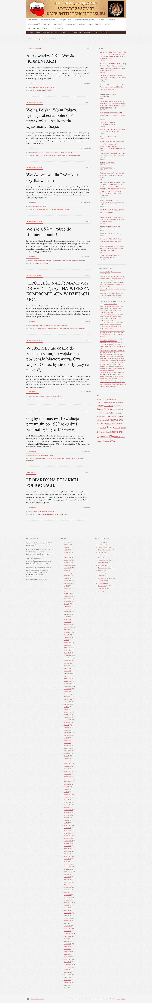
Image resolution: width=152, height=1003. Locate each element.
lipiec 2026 (66, 544)
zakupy (66, 514)
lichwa (104, 420)
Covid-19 (108, 405)
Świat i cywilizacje (66, 152)
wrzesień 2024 (67, 598)
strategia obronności (58, 209)
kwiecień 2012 (67, 980)
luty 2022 (66, 676)
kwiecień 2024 (67, 611)
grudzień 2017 (67, 804)
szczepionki (116, 431)
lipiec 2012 (66, 972)
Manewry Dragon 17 (53, 328)
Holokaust (119, 409)
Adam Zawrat (31, 472)
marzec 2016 (67, 859)
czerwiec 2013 (67, 944)
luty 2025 (66, 585)
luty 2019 (66, 768)
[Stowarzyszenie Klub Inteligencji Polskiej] (76, 17)
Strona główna (34, 32)
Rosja (110, 427)
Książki (87, 32)
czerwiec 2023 (67, 637)
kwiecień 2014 (67, 918)
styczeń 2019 (67, 771)
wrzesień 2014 (67, 905)
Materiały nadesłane (33, 411)
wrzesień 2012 (67, 967)
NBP (98, 423)
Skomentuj (87, 83)
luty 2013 (66, 954)
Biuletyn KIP (101, 544)
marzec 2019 (67, 766)
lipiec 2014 (66, 910)
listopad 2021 (67, 683)
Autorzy (63, 32)
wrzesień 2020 (67, 719)
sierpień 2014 (67, 907)
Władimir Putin (101, 441)
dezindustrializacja (42, 458)
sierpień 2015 (67, 877)
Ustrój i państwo (51, 87)
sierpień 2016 (67, 846)
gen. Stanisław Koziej (45, 209)
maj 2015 (66, 884)
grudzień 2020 (67, 712)
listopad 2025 (67, 562)
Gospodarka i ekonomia (40, 455)
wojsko (50, 90)
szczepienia (105, 432)
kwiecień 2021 (67, 701)
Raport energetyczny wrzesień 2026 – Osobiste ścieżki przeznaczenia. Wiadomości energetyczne (113, 77)
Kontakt (104, 32)
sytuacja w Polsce (63, 155)
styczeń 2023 (67, 647)
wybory (122, 437)
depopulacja (116, 406)
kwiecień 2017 (67, 825)
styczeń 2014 (67, 925)
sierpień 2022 (67, 660)
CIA (102, 406)
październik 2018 (68, 779)
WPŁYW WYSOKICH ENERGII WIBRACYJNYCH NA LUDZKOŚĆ (111, 334)
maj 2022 (66, 668)
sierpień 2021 (67, 691)
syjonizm (122, 428)
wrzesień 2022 (67, 658)
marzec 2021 (67, 704)
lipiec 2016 (66, 848)
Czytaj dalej (32, 83)
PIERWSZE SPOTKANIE (107, 168)
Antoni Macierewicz (41, 328)
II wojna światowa (101, 413)
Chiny (99, 406)
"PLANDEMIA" (101, 399)
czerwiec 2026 (67, 547)
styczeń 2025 (67, 588)
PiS (98, 428)
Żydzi (113, 440)
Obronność (36, 87)
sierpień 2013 (67, 938)
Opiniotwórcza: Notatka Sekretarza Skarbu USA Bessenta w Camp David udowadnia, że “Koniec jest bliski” (112, 155)
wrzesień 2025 (67, 567)
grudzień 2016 (67, 835)
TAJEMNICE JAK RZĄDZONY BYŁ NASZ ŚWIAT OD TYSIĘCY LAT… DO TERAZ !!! (112, 115)
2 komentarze (86, 202)
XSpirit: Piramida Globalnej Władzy (110, 234)
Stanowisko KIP (75, 32)
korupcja (38, 90)
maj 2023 (66, 640)
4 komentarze (86, 148)
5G (107, 399)
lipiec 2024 (66, 604)
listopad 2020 (67, 714)
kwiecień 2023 (67, 642)
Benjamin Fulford (103, 402)
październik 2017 (68, 810)
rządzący (54, 155)
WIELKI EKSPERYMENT (108, 137)
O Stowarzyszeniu (50, 32)
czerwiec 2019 (67, 758)
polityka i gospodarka (54, 458)
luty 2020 (66, 737)
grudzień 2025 (67, 560)
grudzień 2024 (67, 591)
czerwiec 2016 (67, 851)
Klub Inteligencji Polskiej (34, 48)
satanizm (116, 428)
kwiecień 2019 (67, 763)
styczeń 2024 (67, 619)
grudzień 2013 (67, 928)
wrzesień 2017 (67, 812)
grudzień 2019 (67, 743)
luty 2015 (66, 892)
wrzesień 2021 (67, 689)
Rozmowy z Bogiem (105, 288)
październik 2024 (68, 596)
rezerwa (72, 328)
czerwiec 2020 (67, 727)
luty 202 (66, 987)
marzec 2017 (67, 828)
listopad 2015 (67, 869)
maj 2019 (66, 761)
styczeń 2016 (67, 864)
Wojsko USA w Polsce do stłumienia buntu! (48, 231)
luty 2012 (66, 985)
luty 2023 (66, 645)
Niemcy (103, 423)
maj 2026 (66, 549)
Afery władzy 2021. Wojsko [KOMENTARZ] (50, 58)
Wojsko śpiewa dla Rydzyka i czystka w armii (52, 177)
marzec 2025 (67, 583)
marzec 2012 (67, 982)
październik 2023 (68, 627)
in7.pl (118, 998)
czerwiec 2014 (67, 913)
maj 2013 (66, 946)
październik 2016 (68, 840)
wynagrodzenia (30, 460)
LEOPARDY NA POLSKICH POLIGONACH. (52, 482)
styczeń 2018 (67, 802)
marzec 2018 (67, 797)
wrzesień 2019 (67, 750)
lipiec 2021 (66, 694)
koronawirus (112, 416)
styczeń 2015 (67, 895)
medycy (38, 155)
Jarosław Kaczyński (117, 413)
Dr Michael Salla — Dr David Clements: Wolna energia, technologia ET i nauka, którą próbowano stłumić (112, 87)
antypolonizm (112, 399)
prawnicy (48, 155)
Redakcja (43, 87)
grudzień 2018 (67, 774)
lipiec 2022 (66, 663)
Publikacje (100, 573)
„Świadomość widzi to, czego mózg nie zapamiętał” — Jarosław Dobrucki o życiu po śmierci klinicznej (112, 219)
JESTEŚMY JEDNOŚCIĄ (107, 163)
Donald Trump (103, 409)
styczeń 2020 (67, 740)
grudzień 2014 (67, 897)
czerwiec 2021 (67, 696)
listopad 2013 (67, 931)
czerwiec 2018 (67, 789)
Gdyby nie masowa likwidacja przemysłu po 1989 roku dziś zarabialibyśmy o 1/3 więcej (52, 423)
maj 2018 (66, 792)
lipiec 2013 (66, 941)
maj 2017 (66, 822)
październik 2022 (68, 655)
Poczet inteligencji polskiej (104, 567)
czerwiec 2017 (67, 820)
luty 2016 (66, 861)
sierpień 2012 (67, 969)
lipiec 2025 (66, 573)
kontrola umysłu (101, 416)
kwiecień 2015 (67, 887)
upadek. (57, 514)
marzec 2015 (67, 889)
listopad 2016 (67, 838)
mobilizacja (63, 328)
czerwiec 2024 (67, 606)
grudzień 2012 (67, 959)
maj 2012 (66, 977)
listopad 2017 (67, 807)
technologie (75, 458)
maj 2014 (66, 915)
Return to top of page (37, 998)
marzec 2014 (67, 920)
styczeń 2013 (67, 956)
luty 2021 (66, 707)
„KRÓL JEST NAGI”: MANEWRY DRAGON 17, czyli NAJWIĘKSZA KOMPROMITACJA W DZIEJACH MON (57, 291)
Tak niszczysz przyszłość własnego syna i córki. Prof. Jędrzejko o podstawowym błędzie (112, 175)
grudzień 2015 (67, 866)
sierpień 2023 (67, 632)
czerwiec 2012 (67, 974)
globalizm (112, 409)
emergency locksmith (105, 362)
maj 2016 (66, 853)
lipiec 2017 (66, 817)
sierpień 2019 (67, 753)
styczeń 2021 (67, 709)
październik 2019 (68, 748)
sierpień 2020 (67, 722)
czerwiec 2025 (67, 575)
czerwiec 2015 (67, 882)
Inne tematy (101, 555)
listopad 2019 (67, 745)
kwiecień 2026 (67, 552)
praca (63, 458)
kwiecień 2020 (67, 732)
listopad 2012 (67, 962)
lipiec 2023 (66, 634)
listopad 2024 (67, 593)
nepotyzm (44, 90)
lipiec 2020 (66, 725)
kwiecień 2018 (67, 794)
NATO (37, 263)
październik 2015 (68, 871)
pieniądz (119, 423)
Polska (41, 263)
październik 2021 (68, 686)
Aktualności (37, 260)
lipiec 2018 (66, 786)
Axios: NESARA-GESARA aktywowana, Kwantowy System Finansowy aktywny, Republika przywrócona (112, 248)
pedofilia (114, 423)
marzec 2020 (67, 735)
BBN (37, 209)
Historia (35, 396)
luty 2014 (66, 923)
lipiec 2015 (66, 879)
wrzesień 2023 (67, 629)
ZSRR (108, 441)
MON (68, 328)
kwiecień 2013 (67, 949)
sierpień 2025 (67, 570)
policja (43, 155)
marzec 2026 (67, 555)
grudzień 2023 (67, 622)
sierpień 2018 (67, 784)
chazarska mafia (119, 402)
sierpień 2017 (67, 815)
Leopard (38, 514)
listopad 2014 (67, 900)
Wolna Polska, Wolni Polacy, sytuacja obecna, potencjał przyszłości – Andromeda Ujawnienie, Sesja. (51, 118)
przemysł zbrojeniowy (47, 514)
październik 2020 (68, 717)
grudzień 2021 (67, 681)
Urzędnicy (72, 155)
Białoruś (112, 402)
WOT (84, 328)
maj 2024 (66, 609)
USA (111, 436)
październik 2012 (68, 964)
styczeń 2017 (67, 833)
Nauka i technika (38, 325)
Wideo (95, 32)
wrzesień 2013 (67, 936)
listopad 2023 (67, 624)
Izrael (109, 412)
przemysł (68, 458)
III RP (123, 409)
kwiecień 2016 (67, 856)
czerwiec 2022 (67, 665)
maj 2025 (66, 578)
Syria (99, 432)
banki (118, 399)
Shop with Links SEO (105, 271)
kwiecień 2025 (67, 580)
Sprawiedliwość (102, 580)
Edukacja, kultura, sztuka (41, 152)
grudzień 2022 (67, 650)
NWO (108, 423)
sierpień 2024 (67, 601)
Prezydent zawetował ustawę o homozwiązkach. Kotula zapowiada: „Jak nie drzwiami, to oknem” (112, 203)
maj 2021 (66, 699)
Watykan (117, 437)
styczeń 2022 (67, 678)
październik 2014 (68, 902)
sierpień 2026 (67, 542)
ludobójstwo (112, 419)
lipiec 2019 (66, 755)
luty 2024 (66, 616)
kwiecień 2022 (67, 670)
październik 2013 (68, 933)
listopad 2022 (67, 652)
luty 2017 (66, 830)
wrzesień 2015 (67, 874)
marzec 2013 (67, 951)
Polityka (52, 152)
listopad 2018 (67, 776)
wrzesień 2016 (67, 843)
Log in (123, 998)
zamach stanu (60, 399)
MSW (49, 399)
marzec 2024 (67, 614)
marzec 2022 (67, 673)
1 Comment (87, 321)
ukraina (104, 436)
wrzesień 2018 (67, 781)
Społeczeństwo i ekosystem (77, 260)
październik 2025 (68, 565)
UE (98, 437)
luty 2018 (66, 799)
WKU (76, 328)
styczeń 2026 (67, 557)
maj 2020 (66, 730)
